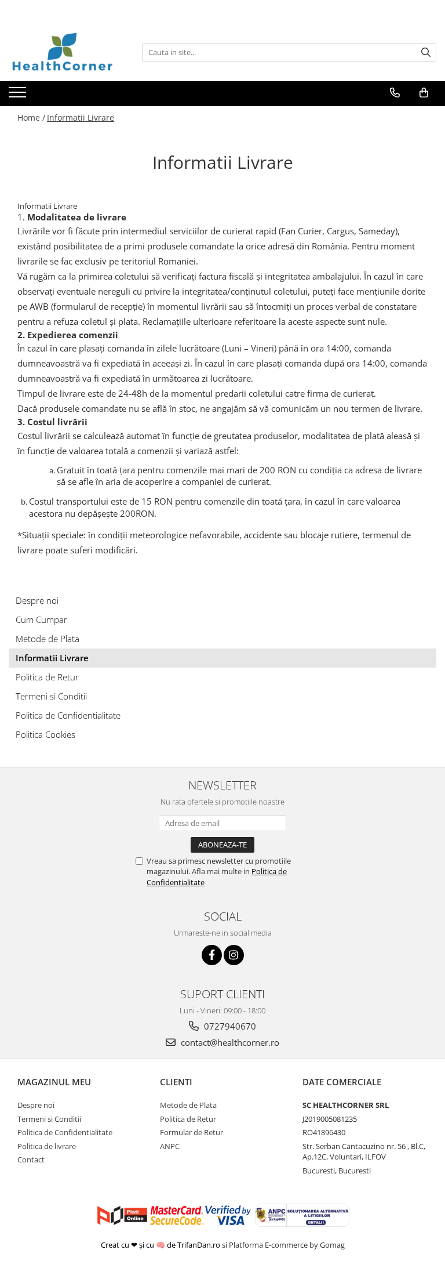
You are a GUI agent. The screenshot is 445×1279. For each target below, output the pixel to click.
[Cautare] (425, 52)
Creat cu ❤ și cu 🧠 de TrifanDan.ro (161, 1245)
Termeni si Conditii (51, 696)
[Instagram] (234, 955)
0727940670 (229, 1026)
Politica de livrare (46, 1146)
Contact (31, 1159)
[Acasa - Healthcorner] (67, 52)
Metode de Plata (47, 638)
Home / (31, 117)
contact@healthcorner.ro (228, 1042)
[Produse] (19, 95)
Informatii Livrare (80, 117)
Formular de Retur (191, 1132)
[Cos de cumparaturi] (423, 92)
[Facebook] (212, 955)
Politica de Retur (47, 677)
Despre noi (37, 600)
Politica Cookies (45, 734)
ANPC (170, 1146)
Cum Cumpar (41, 619)
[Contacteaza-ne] (395, 92)
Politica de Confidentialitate (68, 715)
